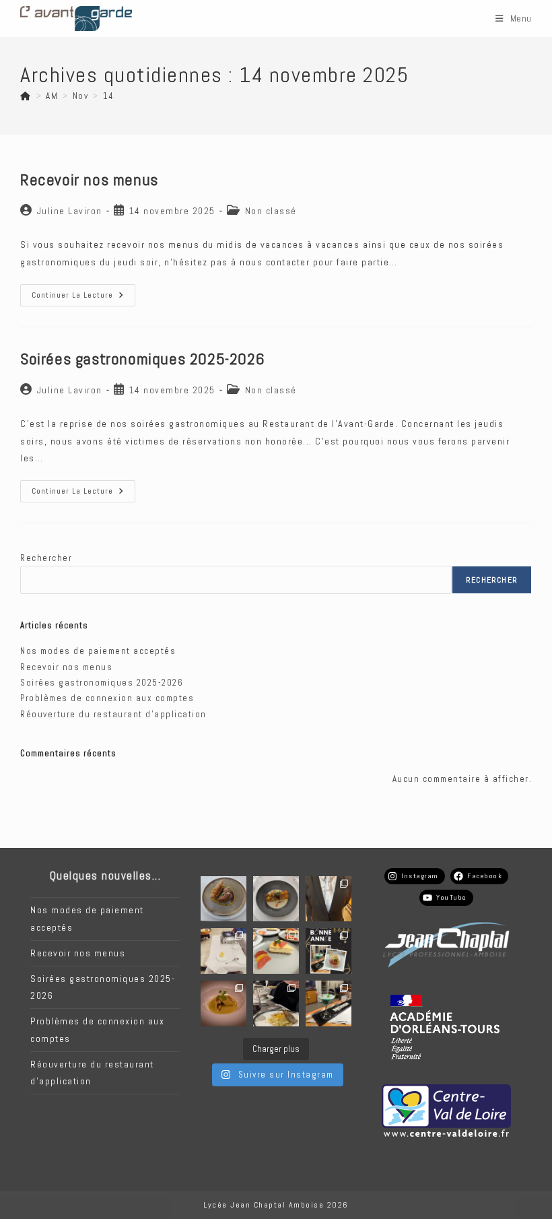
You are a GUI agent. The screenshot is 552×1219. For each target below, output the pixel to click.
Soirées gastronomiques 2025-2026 (142, 358)
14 (108, 96)
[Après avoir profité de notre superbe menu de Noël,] (328, 951)
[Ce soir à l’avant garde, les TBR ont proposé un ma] (328, 899)
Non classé (271, 211)
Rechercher (46, 558)
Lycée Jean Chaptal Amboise (263, 1204)
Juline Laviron (69, 211)
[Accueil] (26, 96)
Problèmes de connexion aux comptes (107, 698)
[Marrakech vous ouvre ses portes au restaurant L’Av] (223, 951)
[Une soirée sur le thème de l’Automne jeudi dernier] (328, 1003)
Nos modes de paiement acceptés (98, 651)
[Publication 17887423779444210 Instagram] (223, 899)
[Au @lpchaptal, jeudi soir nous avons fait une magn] (223, 1003)
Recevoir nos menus (89, 179)
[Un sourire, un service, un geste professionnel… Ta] (276, 1003)
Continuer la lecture (83, 298)
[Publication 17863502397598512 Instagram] (276, 899)
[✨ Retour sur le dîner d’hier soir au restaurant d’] (276, 951)
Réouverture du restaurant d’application (113, 714)
